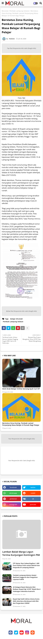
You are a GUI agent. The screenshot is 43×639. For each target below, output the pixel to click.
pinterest (13, 499)
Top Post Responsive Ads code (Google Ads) (21, 48)
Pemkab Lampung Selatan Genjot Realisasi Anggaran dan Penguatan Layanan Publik (25, 577)
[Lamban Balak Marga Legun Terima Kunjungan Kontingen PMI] (21, 534)
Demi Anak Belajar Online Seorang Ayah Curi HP (21, 389)
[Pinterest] (18, 328)
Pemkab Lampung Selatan (19, 11)
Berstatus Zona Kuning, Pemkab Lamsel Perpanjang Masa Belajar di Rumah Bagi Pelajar (20, 424)
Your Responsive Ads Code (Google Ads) (21, 460)
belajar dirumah (16, 319)
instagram (13, 504)
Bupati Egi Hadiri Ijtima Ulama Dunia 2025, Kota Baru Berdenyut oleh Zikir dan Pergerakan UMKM (26, 601)
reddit (33, 493)
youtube (33, 504)
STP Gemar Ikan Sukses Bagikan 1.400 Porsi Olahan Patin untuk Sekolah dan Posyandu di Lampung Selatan (26, 565)
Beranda (5, 11)
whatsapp (13, 493)
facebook (13, 487)
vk (33, 499)
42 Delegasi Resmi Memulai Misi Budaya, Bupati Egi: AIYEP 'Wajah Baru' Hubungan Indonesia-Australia (27, 589)
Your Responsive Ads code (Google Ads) (21, 439)
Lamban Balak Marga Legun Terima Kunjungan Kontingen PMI (21, 553)
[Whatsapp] (13, 328)
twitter (33, 487)
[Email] (23, 328)
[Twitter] (8, 328)
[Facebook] (4, 328)
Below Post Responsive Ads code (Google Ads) (21, 311)
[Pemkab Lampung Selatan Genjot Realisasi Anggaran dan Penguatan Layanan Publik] (6, 578)
